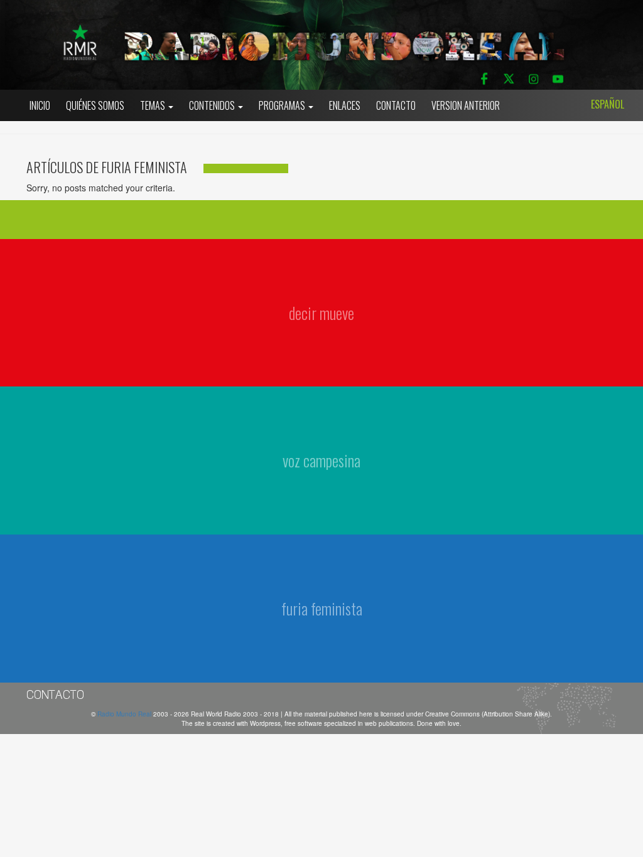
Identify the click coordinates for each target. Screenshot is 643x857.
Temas (153, 105)
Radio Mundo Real (125, 714)
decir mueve (321, 312)
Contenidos (213, 105)
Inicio (40, 105)
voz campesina (321, 460)
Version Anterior (465, 105)
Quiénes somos (95, 105)
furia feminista (321, 608)
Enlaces (344, 105)
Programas (283, 105)
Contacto (396, 105)
